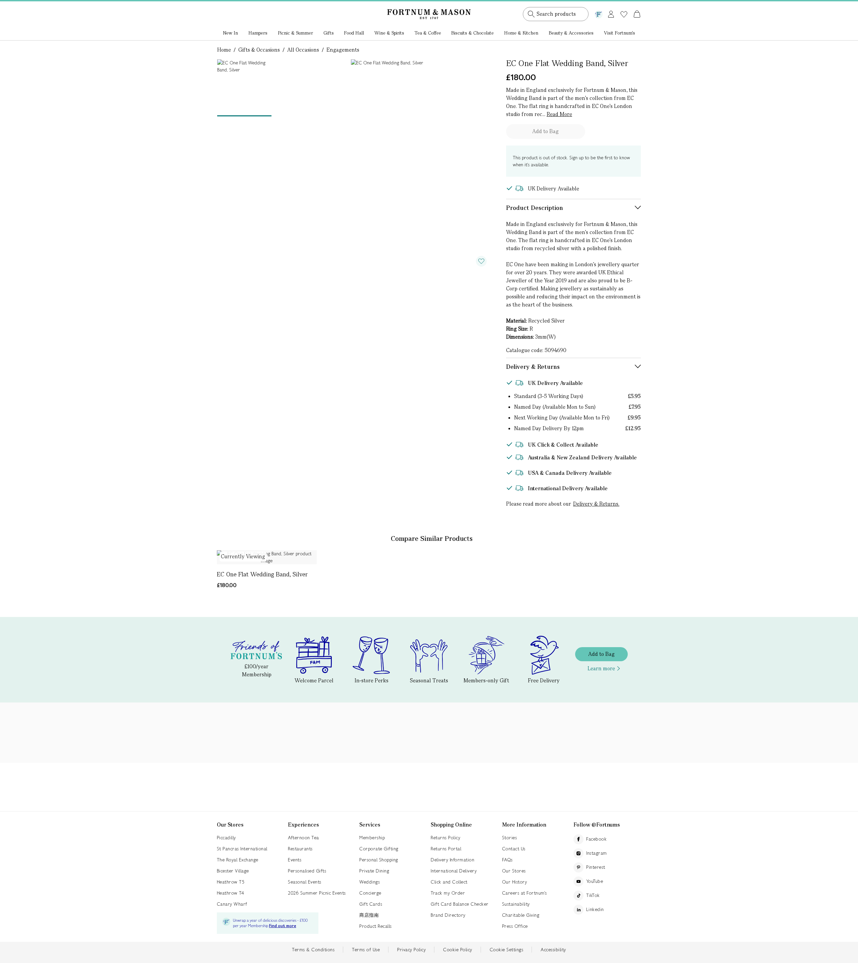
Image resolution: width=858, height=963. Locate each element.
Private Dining (374, 871)
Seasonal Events (304, 882)
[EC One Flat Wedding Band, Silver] (267, 557)
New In (230, 33)
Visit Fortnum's (619, 33)
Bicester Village (233, 871)
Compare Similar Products (432, 538)
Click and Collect (449, 882)
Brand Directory (448, 915)
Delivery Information (452, 860)
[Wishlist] (623, 14)
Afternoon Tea (303, 838)
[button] (622, 6)
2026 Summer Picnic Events (317, 893)
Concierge (370, 893)
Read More (559, 114)
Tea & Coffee (428, 33)
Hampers (257, 33)
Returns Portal (446, 849)
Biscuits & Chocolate (472, 33)
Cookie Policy (457, 950)
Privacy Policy (411, 950)
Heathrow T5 (231, 882)
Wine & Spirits (389, 33)
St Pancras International (242, 849)
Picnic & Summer (295, 33)
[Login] (611, 13)
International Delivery (454, 871)
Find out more (282, 925)
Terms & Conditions (313, 950)
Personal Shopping (378, 860)
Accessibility (553, 950)
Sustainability (516, 904)
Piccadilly (226, 838)
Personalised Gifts (307, 871)
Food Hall (354, 33)
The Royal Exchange (237, 860)
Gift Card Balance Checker (460, 904)
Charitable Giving (521, 915)
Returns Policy (445, 838)
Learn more (601, 668)
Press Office (515, 926)
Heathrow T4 (230, 893)
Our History (514, 882)
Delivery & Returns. (596, 503)
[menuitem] (230, 33)
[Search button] (531, 14)
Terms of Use (366, 950)
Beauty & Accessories (571, 33)
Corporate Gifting (379, 849)
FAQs (507, 860)
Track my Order (448, 893)
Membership (372, 838)
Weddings (369, 882)
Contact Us (514, 849)
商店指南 (369, 915)
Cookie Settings (507, 950)
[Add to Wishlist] (481, 261)
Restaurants (300, 849)
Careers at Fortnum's (524, 893)
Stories (509, 838)
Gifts (328, 33)
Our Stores (514, 871)
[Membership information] (599, 13)
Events (294, 860)
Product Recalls (375, 926)
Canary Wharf (232, 904)
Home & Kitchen (521, 33)
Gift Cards (370, 904)
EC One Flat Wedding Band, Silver (262, 574)
